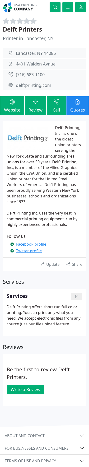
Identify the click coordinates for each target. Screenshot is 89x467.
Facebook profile (31, 244)
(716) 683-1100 (30, 74)
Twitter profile (29, 250)
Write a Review (25, 389)
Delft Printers (22, 29)
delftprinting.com (33, 85)
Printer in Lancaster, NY (28, 38)
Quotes (77, 110)
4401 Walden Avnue (36, 64)
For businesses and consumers (37, 448)
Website (12, 110)
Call (56, 110)
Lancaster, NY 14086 (36, 53)
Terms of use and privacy (30, 460)
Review (35, 110)
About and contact (25, 435)
